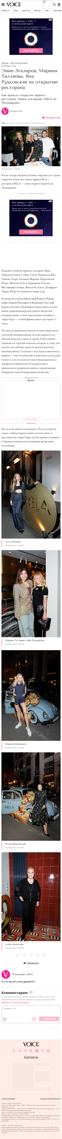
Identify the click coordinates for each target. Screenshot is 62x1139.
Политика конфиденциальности (50, 1098)
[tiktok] (42, 1050)
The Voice (14, 4)
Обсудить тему (53, 117)
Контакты (31, 1057)
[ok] (36, 1050)
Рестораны (10, 123)
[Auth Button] (59, 4)
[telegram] (25, 1050)
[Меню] (3, 4)
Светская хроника (19, 63)
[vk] (19, 1050)
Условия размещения (8, 1098)
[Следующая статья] (31, 1028)
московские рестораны (38, 123)
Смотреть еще (31, 419)
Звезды (5, 63)
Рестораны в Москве (22, 123)
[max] (48, 1050)
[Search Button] (54, 4)
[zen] (31, 1050)
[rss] (13, 1050)
